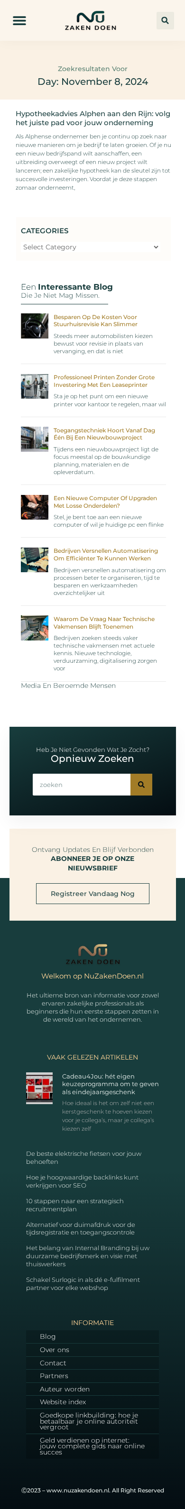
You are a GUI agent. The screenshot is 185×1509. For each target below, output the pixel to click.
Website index (63, 1402)
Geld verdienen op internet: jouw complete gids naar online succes (92, 1446)
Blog (48, 1336)
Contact (53, 1363)
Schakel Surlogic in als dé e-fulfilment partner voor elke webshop (83, 1283)
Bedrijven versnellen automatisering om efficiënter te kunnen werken (106, 554)
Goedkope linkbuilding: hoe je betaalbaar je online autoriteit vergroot (89, 1421)
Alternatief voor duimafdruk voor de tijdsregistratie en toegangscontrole (80, 1228)
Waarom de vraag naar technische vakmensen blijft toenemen (104, 622)
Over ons (54, 1349)
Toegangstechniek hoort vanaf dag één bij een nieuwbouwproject (104, 434)
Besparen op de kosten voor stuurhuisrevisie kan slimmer (96, 320)
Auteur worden (65, 1389)
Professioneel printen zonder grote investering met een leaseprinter (104, 381)
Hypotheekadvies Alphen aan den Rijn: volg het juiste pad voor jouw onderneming (93, 118)
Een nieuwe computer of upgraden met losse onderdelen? (105, 501)
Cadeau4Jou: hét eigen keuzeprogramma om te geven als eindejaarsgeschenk (110, 1084)
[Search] (141, 785)
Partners (54, 1376)
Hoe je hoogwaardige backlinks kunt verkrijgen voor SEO (82, 1181)
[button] (19, 20)
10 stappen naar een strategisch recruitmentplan (75, 1205)
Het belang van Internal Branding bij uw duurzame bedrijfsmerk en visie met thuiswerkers (87, 1256)
